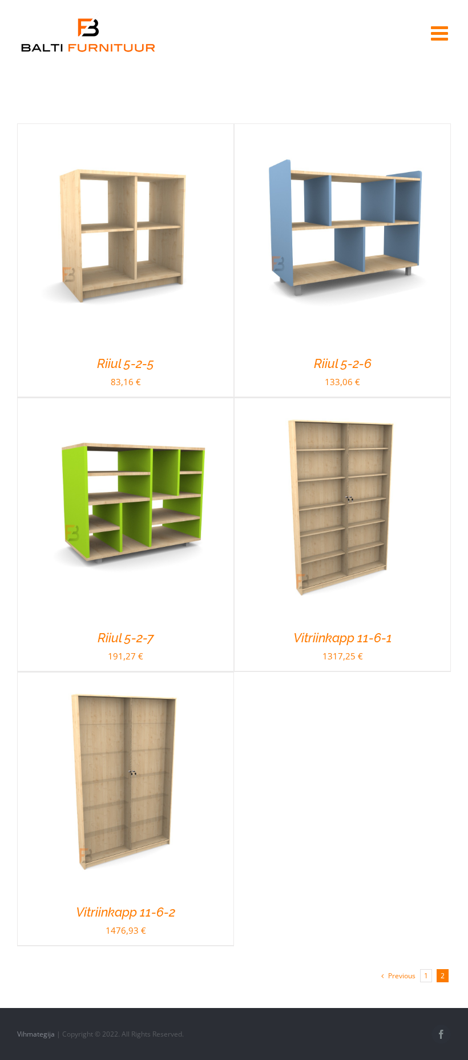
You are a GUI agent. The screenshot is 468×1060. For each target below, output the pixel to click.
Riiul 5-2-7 (126, 637)
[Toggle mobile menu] (441, 33)
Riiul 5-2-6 (343, 363)
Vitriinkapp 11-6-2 (125, 912)
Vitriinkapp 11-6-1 (342, 637)
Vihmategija (36, 1034)
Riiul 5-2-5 (125, 363)
